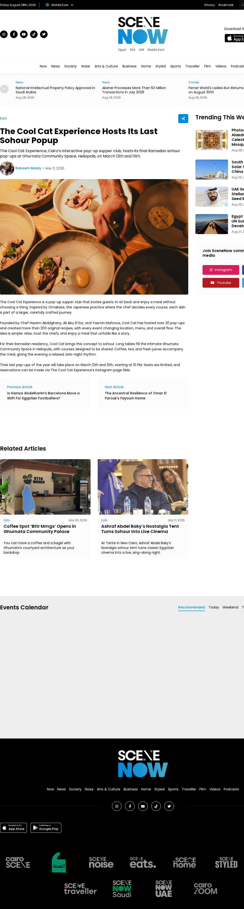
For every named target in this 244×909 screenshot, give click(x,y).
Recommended (191, 607)
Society (70, 66)
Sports (175, 66)
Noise (85, 66)
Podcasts (231, 789)
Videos (220, 66)
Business (129, 66)
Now (43, 66)
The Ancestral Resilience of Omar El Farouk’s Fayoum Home (136, 396)
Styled (161, 66)
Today (213, 607)
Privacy (209, 5)
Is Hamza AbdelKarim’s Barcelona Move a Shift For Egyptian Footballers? (43, 396)
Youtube (224, 282)
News (55, 66)
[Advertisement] (86, 426)
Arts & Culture (106, 66)
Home (146, 66)
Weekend (230, 607)
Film (207, 66)
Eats (3, 118)
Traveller (192, 66)
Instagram (223, 269)
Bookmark (226, 5)
